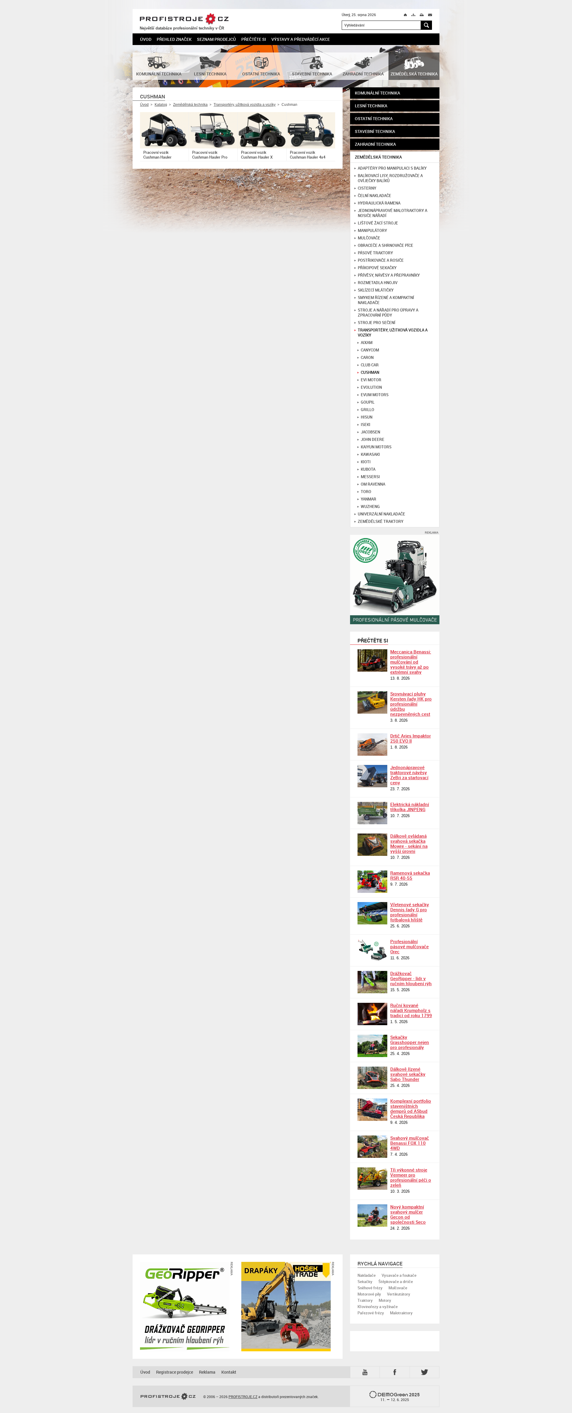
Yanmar (368, 499)
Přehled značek (174, 39)
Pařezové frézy (371, 1313)
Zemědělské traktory (380, 521)
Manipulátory (372, 230)
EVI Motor (371, 379)
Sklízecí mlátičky (376, 290)
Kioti (366, 461)
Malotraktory (401, 1313)
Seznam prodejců (216, 39)
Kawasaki (370, 454)
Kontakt (228, 1372)
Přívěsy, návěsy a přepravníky (389, 275)
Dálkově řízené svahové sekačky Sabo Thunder (407, 1074)
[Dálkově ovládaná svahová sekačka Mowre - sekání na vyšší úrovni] (372, 844)
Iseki (365, 424)
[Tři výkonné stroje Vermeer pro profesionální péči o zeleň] (372, 1178)
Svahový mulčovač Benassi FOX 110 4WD (409, 1143)
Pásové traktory (375, 252)
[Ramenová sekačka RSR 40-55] (372, 881)
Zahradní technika (375, 144)
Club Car (370, 365)
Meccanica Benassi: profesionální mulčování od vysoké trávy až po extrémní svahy (410, 662)
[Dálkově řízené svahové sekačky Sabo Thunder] (372, 1078)
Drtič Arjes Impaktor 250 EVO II (410, 738)
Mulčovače (369, 238)
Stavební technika (375, 131)
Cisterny (367, 188)
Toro (366, 491)
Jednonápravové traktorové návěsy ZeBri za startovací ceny (409, 774)
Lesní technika (371, 106)
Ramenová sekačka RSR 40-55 (410, 875)
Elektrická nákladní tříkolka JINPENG (409, 806)
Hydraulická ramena (379, 203)
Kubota (368, 469)
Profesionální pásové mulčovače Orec (409, 946)
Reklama (207, 1372)
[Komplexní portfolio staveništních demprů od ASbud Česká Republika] (372, 1110)
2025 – (400, 1397)
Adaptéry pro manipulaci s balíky (392, 168)
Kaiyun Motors (376, 447)
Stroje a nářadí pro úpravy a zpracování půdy (388, 313)
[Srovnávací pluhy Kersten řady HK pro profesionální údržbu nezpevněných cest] (372, 702)
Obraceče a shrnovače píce (385, 245)
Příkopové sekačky (377, 267)
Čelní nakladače (374, 195)
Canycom (370, 350)
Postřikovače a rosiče (381, 260)
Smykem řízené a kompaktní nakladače (386, 300)
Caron (367, 357)
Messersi (370, 476)
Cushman (370, 372)
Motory (385, 1300)
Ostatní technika (374, 118)
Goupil (367, 402)
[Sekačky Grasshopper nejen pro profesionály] (372, 1046)
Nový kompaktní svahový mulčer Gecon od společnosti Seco (408, 1214)
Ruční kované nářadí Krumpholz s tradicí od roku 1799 (411, 1010)
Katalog (161, 105)
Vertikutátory (398, 1294)
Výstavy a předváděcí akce (300, 39)
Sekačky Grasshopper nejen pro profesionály (409, 1042)
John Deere (372, 439)
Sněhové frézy (370, 1287)
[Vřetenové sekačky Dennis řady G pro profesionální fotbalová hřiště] (372, 913)
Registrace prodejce (174, 1372)
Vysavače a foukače (399, 1275)
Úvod (145, 39)
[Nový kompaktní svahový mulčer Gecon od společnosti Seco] (372, 1215)
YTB (366, 1372)
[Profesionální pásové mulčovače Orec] (372, 950)
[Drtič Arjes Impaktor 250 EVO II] (372, 744)
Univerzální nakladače (381, 514)
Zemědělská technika (190, 105)
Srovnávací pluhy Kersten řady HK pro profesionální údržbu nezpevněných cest (411, 704)
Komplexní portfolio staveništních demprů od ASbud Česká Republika (410, 1108)
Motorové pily (369, 1294)
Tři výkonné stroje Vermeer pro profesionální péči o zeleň (410, 1177)
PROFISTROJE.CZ (184, 19)
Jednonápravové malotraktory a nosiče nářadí (392, 213)
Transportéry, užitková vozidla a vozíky (245, 105)
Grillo (367, 409)
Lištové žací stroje (378, 223)
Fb (395, 1372)
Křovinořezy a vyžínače (378, 1306)
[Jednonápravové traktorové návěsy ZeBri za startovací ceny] (372, 776)
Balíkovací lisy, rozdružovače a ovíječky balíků (390, 178)
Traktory (365, 1300)
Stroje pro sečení (376, 322)
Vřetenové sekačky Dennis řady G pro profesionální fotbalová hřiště (409, 912)
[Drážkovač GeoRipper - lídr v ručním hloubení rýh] (372, 982)
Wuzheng (370, 506)
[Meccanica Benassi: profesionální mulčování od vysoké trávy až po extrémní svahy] (372, 660)
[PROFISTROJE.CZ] (168, 1396)
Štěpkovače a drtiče (395, 1281)
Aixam (366, 342)
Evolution (371, 387)
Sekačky (365, 1281)
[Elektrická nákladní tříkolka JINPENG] (372, 813)
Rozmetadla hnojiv (377, 282)
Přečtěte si (253, 39)
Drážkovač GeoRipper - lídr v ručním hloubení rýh (411, 978)
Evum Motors (374, 394)
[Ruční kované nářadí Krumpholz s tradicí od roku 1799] (372, 1014)
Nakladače (367, 1275)
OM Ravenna (373, 484)
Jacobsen (370, 432)
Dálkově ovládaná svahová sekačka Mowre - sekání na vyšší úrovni (409, 843)
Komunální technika (377, 93)
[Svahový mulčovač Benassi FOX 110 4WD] (372, 1146)
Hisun (366, 417)
